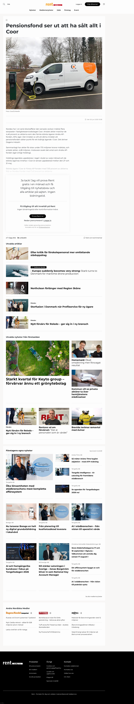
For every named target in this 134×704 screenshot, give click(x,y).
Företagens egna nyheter (19, 450)
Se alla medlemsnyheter (94, 596)
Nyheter (32, 10)
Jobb (59, 10)
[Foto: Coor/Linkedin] (54, 73)
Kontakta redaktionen (71, 666)
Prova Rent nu (37, 216)
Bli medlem (33, 669)
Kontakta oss (68, 669)
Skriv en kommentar (94, 238)
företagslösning (44, 227)
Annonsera (32, 673)
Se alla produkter (35, 677)
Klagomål (49, 677)
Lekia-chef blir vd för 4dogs (16, 630)
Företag (67, 10)
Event (76, 10)
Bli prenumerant (34, 666)
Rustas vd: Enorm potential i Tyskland (21, 618)
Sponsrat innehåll (52, 681)
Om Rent (67, 677)
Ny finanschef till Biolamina (49, 632)
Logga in (47, 220)
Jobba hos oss (69, 673)
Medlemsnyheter (46, 10)
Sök (8, 4)
